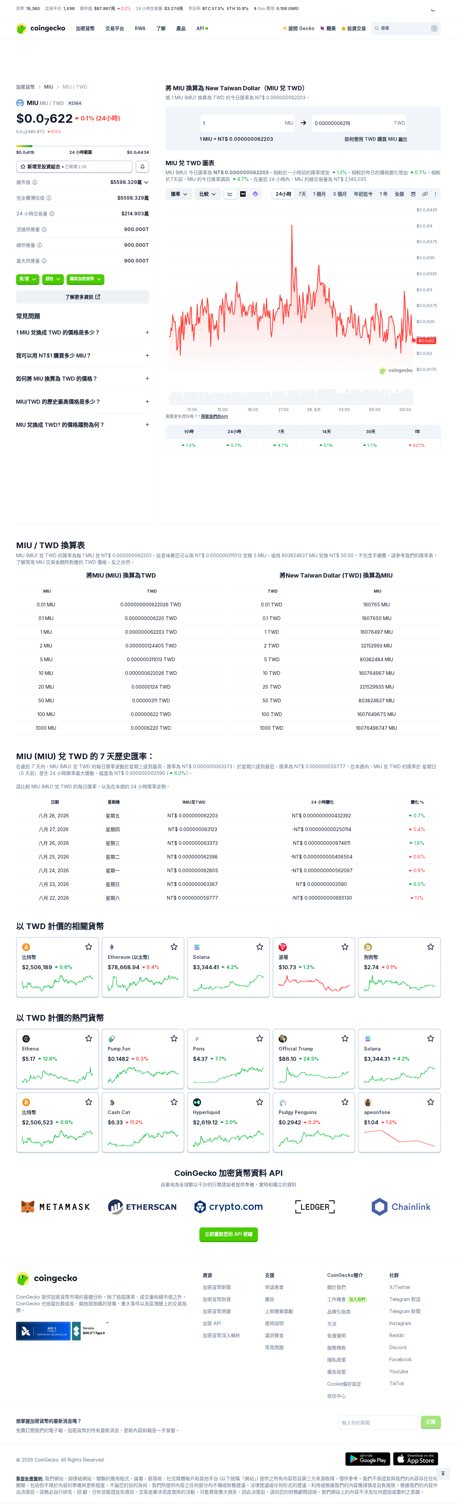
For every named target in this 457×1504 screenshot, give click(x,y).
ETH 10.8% (238, 8)
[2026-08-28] (413, 194)
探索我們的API (214, 416)
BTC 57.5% (213, 8)
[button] (82, 297)
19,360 (33, 8)
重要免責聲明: (29, 1478)
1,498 (69, 8)
